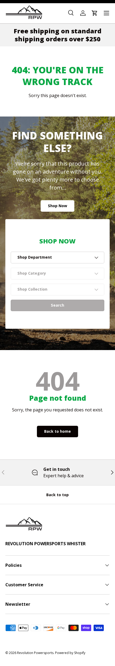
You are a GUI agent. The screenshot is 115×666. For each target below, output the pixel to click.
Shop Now (57, 205)
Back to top (57, 494)
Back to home (57, 431)
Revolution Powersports (35, 653)
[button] (95, 13)
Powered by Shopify (70, 653)
